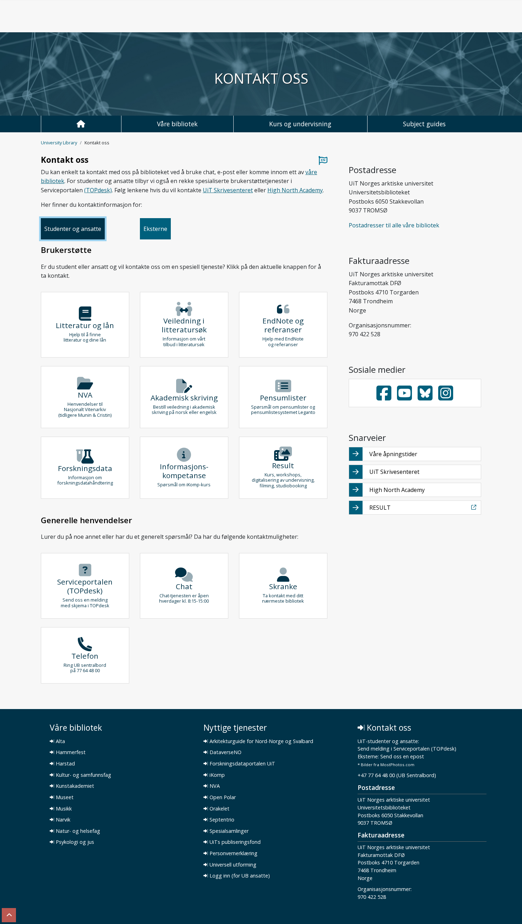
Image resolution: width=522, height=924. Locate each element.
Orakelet (218, 808)
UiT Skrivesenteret (228, 190)
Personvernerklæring (232, 853)
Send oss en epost (402, 756)
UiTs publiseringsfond (234, 842)
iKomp (216, 775)
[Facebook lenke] (384, 393)
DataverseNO (224, 752)
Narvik (62, 819)
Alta (59, 741)
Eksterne (155, 229)
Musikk (63, 808)
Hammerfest (70, 752)
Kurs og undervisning (300, 124)
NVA (214, 786)
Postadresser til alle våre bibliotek (394, 225)
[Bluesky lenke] (425, 393)
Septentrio (221, 819)
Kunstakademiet (74, 786)
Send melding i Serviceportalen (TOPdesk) (407, 749)
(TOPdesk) (98, 190)
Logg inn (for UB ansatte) (239, 875)
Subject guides (424, 124)
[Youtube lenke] (404, 393)
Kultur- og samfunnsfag (82, 775)
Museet (64, 797)
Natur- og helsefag (77, 831)
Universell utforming (232, 864)
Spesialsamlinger (228, 831)
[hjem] (81, 124)
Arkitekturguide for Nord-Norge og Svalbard (260, 741)
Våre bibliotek (177, 124)
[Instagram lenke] (445, 393)
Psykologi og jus (74, 842)
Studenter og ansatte (72, 229)
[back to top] (9, 915)
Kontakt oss (388, 728)
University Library (59, 142)
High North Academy (295, 190)
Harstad (64, 763)
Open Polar (222, 797)
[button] (85, 325)
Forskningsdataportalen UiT (241, 763)
